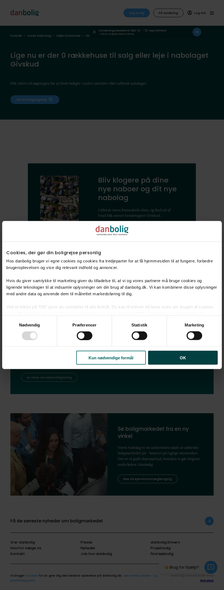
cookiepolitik (131, 313)
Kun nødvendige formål (111, 357)
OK (183, 357)
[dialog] (112, 295)
